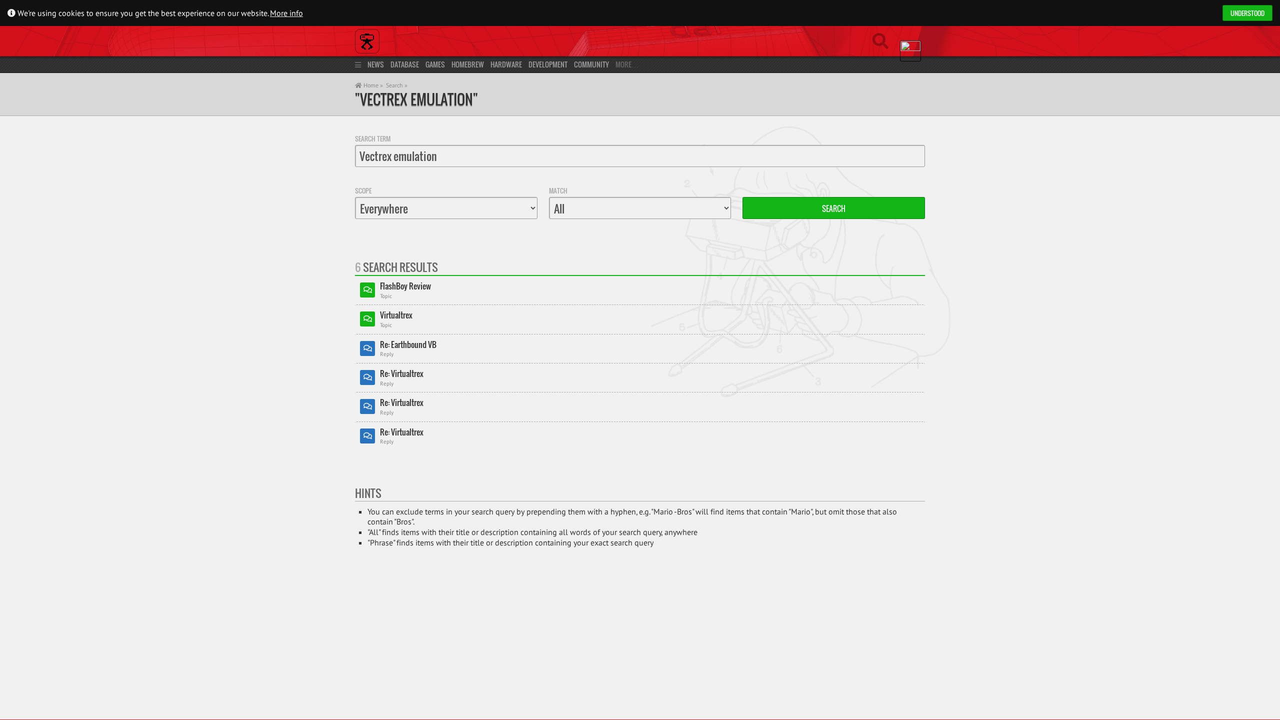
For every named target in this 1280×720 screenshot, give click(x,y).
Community (591, 64)
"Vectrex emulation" (416, 99)
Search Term (372, 139)
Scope (363, 191)
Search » (397, 85)
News (376, 64)
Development (548, 64)
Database (404, 64)
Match (558, 191)
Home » (372, 85)
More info (286, 13)
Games (435, 64)
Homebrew (468, 64)
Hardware (506, 64)
